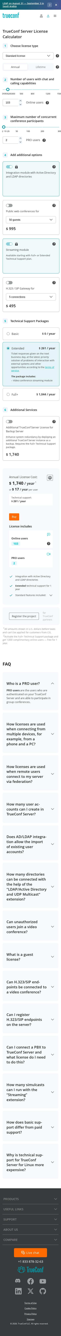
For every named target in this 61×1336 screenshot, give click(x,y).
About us (10, 1229)
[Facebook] (30, 1282)
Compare (10, 1240)
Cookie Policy (30, 1308)
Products (11, 1199)
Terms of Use (30, 1303)
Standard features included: (30, 595)
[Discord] (18, 1282)
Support (10, 1219)
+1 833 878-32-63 (30, 1262)
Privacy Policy (30, 1313)
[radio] (13, 334)
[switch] (9, 167)
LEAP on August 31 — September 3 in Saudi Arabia (23, 5)
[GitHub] (43, 1291)
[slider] (7, 89)
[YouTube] (43, 1282)
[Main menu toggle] (55, 15)
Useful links (13, 1209)
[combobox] (28, 55)
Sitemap (30, 1319)
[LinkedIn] (18, 1291)
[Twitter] (30, 1291)
